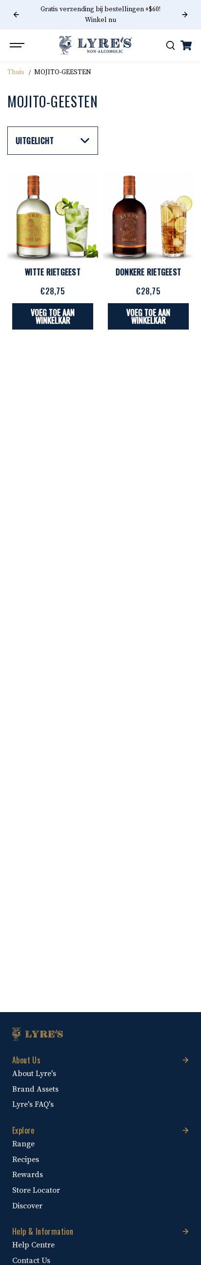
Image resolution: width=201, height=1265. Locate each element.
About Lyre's (34, 1073)
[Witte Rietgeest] (52, 217)
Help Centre (33, 1245)
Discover (27, 1206)
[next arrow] (185, 14)
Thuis (15, 72)
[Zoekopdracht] (170, 45)
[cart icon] (186, 45)
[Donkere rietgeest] (148, 217)
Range (23, 1144)
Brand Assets (35, 1089)
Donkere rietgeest (148, 272)
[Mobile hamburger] (18, 45)
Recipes (25, 1159)
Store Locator (36, 1190)
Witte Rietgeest (52, 272)
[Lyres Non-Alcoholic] (95, 45)
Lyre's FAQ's (33, 1104)
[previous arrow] (16, 14)
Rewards (27, 1175)
